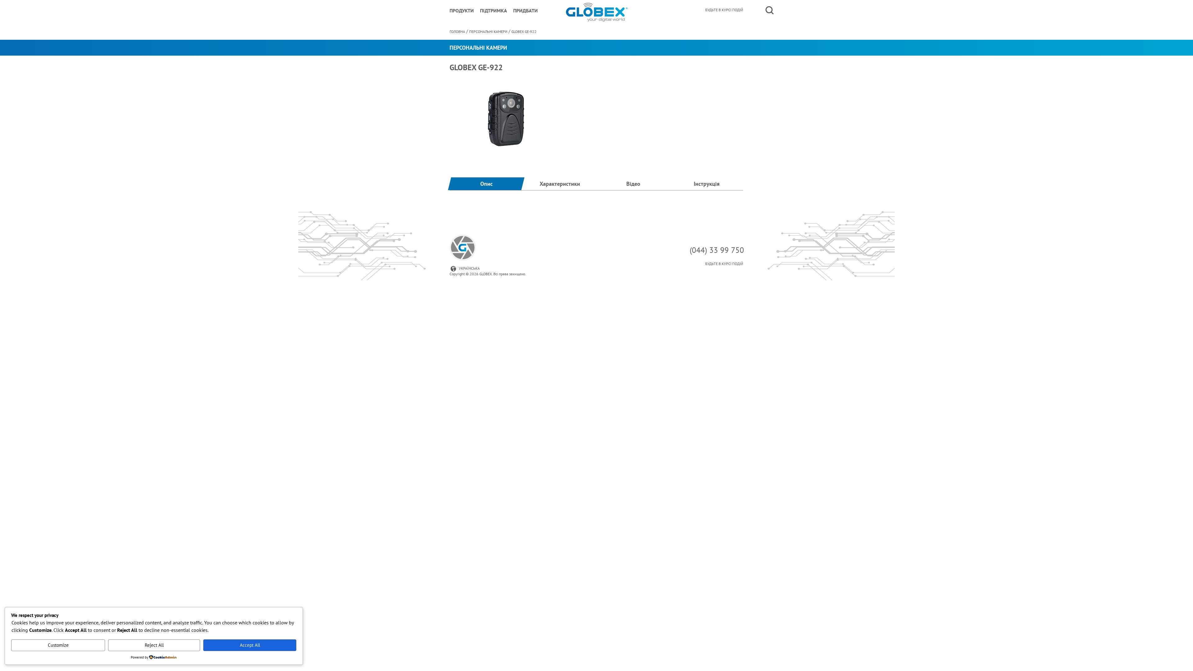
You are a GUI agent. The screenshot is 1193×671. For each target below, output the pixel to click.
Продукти (462, 10)
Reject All (154, 645)
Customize (58, 645)
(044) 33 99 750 (717, 250)
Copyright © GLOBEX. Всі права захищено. (488, 274)
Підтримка (493, 10)
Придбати (525, 10)
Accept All (250, 645)
